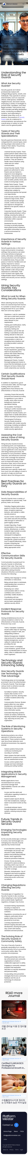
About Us (5, 1149)
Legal (21, 1149)
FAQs (22, 1131)
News (16, 1131)
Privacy (11, 1149)
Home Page (8, 1131)
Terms (17, 1149)
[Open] (23, 4)
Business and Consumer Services (11, 39)
